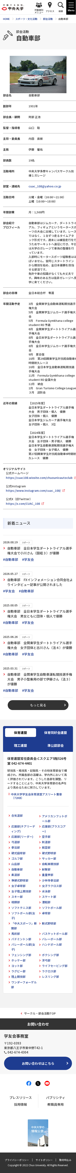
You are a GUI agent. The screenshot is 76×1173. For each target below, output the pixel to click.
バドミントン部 (21, 939)
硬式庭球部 (18, 853)
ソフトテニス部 (21, 908)
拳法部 (15, 847)
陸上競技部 (18, 977)
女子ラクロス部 (52, 886)
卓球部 (46, 913)
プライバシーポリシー (17, 1160)
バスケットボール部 (54, 934)
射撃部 (46, 869)
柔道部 (15, 875)
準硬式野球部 (19, 880)
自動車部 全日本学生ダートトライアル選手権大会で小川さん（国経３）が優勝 (39, 550)
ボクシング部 (50, 955)
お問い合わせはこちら (38, 1063)
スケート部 (49, 897)
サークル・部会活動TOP (40, 1013)
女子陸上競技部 (21, 891)
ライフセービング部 (54, 966)
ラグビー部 (18, 971)
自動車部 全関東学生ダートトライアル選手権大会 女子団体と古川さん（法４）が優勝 (39, 645)
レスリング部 (50, 977)
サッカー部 (49, 858)
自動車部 (17, 869)
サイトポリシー (44, 1160)
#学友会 (28, 559)
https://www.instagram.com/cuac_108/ (33, 490)
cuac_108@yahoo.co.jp (45, 186)
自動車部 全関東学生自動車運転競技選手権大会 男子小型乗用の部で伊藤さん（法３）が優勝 (39, 679)
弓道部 (15, 842)
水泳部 (46, 891)
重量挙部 (47, 875)
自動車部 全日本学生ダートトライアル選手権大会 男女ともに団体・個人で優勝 (39, 613)
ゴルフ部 (17, 858)
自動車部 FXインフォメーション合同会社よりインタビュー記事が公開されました (40, 582)
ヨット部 (17, 966)
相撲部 (15, 902)
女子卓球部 (18, 886)
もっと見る (38, 705)
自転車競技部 (50, 864)
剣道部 (46, 842)
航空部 (46, 847)
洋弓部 (46, 960)
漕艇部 (46, 902)
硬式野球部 (49, 853)
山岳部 (15, 864)
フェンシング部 (21, 955)
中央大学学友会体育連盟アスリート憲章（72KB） (36, 796)
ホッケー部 (18, 960)
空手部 (46, 837)
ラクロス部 (49, 971)
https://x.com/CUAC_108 (23, 504)
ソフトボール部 (52, 908)
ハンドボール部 (52, 944)
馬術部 (15, 934)
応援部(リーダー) (22, 837)
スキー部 (17, 897)
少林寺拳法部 (50, 880)
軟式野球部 (49, 923)
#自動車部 (10, 559)
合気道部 (17, 815)
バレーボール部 (52, 939)
